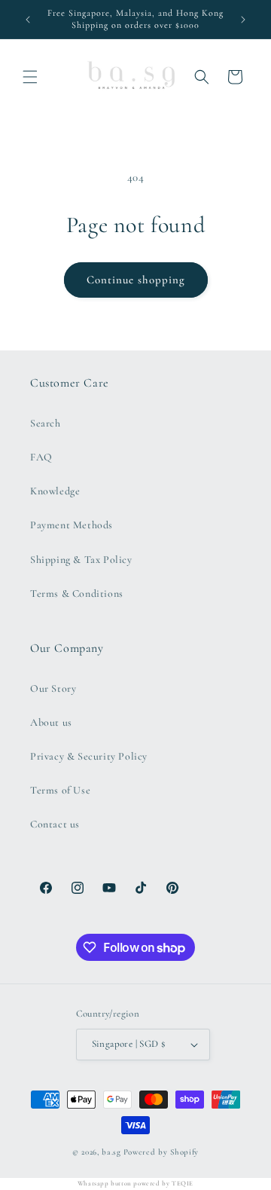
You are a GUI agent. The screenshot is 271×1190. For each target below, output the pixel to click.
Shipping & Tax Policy (81, 559)
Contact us (55, 824)
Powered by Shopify (161, 1152)
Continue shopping (136, 279)
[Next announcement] (243, 19)
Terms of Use (60, 790)
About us (51, 722)
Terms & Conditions (76, 593)
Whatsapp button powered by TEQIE (135, 1183)
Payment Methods (71, 525)
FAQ (41, 457)
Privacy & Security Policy (89, 756)
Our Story (53, 688)
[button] (30, 76)
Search (45, 423)
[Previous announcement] (27, 19)
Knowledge (55, 491)
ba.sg (111, 1152)
